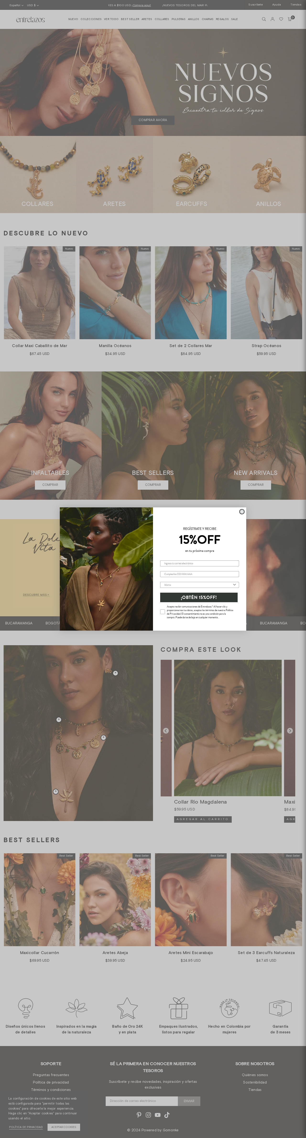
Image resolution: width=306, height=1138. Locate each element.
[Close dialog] (242, 511)
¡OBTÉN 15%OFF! (199, 597)
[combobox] (198, 585)
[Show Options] (234, 585)
